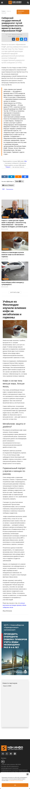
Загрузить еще (15, 292)
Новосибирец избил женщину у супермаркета (13, 283)
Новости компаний (17, 34)
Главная (3, 11)
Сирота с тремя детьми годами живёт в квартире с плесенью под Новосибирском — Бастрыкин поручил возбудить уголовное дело (14, 223)
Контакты (3, 758)
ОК (15, 785)
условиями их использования (16, 780)
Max (26, 161)
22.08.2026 (5, 229)
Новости (5, 217)
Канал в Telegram (9, 185)
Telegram (8, 167)
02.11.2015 (8, 34)
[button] (27, 774)
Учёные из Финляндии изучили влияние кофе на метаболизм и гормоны (13, 254)
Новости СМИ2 (7, 686)
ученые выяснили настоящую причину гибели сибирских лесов (14, 605)
